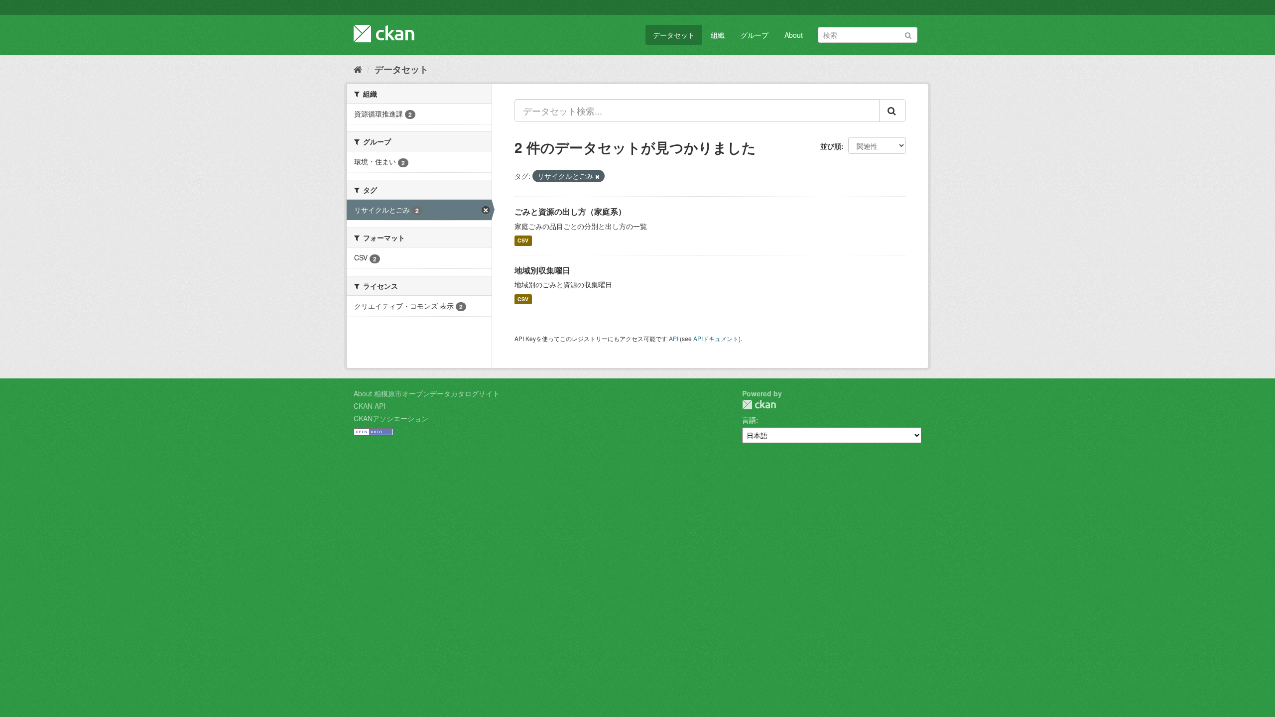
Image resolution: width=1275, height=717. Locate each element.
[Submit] (908, 34)
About (793, 35)
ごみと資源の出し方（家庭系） (570, 211)
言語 (749, 420)
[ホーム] (358, 68)
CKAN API (369, 406)
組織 (718, 35)
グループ (754, 35)
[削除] (597, 176)
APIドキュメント (716, 338)
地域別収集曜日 (542, 270)
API (673, 338)
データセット (674, 35)
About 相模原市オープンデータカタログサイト (427, 393)
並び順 (830, 146)
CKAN (759, 404)
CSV (522, 240)
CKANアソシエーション (391, 418)
